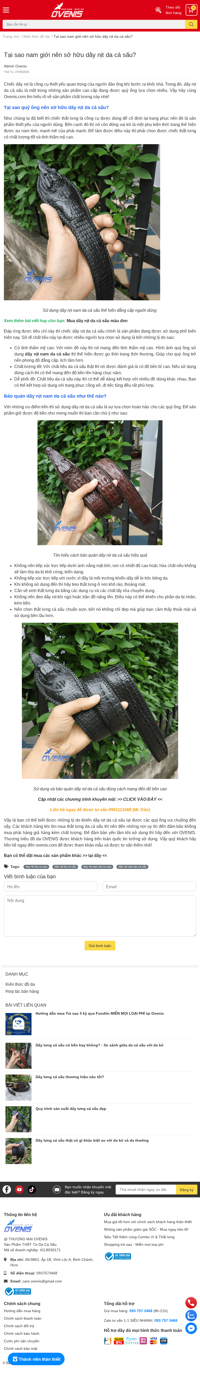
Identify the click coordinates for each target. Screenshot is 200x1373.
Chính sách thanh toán (22, 1318)
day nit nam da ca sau (97, 866)
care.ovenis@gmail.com (42, 1281)
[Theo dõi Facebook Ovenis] (7, 1189)
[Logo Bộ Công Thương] (17, 1291)
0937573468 (46, 1273)
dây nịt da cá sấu (65, 866)
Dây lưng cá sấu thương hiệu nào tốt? (70, 1077)
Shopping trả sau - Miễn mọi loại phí (134, 1244)
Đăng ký (186, 1189)
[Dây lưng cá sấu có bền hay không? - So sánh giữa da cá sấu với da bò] (18, 1056)
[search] (191, 24)
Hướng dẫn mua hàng (22, 1310)
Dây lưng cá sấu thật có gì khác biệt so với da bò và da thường (92, 1140)
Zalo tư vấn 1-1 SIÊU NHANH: (140, 1320)
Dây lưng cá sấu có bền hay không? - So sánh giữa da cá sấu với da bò (100, 1045)
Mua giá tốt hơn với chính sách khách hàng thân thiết (148, 1221)
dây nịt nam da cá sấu (132, 866)
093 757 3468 (140, 1310)
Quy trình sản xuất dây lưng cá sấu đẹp (71, 1108)
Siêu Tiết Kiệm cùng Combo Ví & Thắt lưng (139, 1237)
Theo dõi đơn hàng (174, 10)
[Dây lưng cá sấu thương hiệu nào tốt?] (18, 1088)
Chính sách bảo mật (20, 1348)
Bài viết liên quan (25, 1004)
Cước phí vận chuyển (21, 1341)
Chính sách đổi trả (19, 1326)
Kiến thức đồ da (20, 984)
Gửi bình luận (100, 945)
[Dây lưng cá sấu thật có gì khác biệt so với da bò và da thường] (18, 1151)
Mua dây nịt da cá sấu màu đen (97, 320)
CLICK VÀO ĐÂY (140, 799)
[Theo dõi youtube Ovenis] (19, 1189)
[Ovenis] (83, 10)
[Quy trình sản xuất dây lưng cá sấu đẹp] (18, 1119)
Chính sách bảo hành (21, 1333)
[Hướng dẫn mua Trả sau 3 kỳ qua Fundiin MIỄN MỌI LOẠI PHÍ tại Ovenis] (18, 1024)
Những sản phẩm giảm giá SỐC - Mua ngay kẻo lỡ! (146, 1229)
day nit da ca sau (36, 866)
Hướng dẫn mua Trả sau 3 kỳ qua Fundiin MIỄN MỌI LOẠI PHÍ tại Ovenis (100, 1013)
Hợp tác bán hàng (22, 991)
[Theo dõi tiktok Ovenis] (32, 1189)
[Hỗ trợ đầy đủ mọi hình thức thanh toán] (136, 1340)
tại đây (94, 855)
